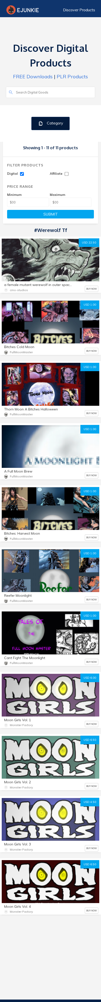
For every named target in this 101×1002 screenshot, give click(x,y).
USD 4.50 (90, 802)
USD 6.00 (90, 677)
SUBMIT (50, 214)
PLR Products (72, 76)
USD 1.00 (90, 304)
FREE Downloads (33, 76)
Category (54, 123)
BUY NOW (91, 288)
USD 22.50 (89, 242)
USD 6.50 (90, 740)
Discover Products (79, 9)
